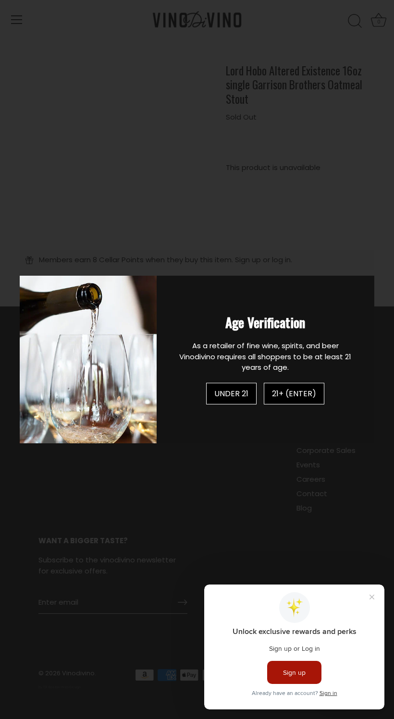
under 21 (231, 393)
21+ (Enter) (294, 393)
